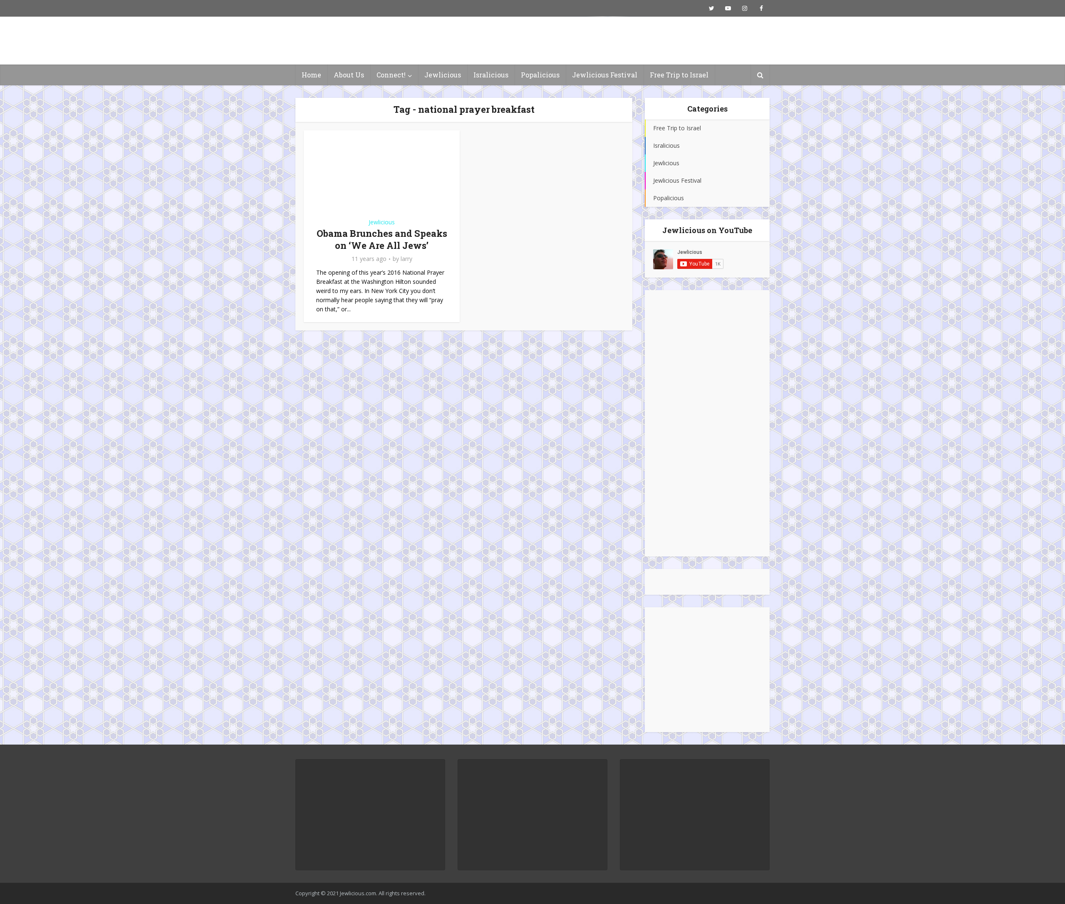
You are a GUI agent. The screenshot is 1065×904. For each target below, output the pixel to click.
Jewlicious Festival (604, 74)
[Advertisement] (707, 423)
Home (311, 74)
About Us (349, 74)
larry (406, 259)
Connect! (391, 74)
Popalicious (540, 74)
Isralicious (490, 74)
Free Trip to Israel (679, 74)
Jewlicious (442, 74)
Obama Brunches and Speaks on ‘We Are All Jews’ (382, 239)
